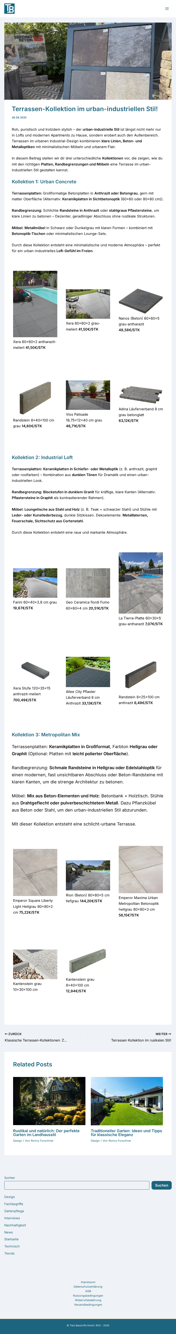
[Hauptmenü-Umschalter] (167, 9)
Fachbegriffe (13, 1204)
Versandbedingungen (88, 1304)
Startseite (11, 1239)
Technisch (12, 1246)
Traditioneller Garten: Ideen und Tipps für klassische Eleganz (126, 1132)
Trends (9, 1253)
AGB (88, 1291)
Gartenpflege (14, 1211)
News (8, 1232)
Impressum (88, 1282)
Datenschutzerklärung (88, 1286)
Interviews (12, 1218)
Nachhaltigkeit (15, 1225)
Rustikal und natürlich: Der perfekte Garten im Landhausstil (46, 1132)
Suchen (9, 1177)
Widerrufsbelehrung (88, 1300)
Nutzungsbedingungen (88, 1295)
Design (9, 1197)
